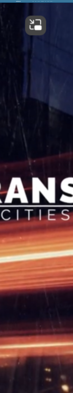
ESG (45, 1)
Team (35, 1)
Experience (42, 1)
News (48, 1)
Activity (39, 1)
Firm (33, 1)
